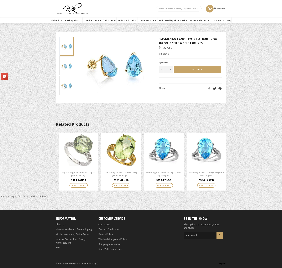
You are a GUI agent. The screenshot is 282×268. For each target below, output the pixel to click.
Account (221, 8)
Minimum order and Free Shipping (74, 229)
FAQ (229, 20)
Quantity (163, 63)
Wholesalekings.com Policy (112, 239)
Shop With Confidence (110, 249)
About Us (61, 224)
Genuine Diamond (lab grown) (100, 20)
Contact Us (218, 20)
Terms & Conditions (108, 229)
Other (207, 20)
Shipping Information (109, 244)
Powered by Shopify (89, 263)
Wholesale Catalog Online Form (72, 234)
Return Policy (105, 234)
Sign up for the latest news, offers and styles (201, 226)
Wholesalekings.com (71, 263)
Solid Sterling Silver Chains (173, 20)
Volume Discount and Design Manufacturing (71, 241)
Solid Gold (55, 20)
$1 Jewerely (196, 20)
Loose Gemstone (147, 20)
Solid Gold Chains (127, 20)
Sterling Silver (72, 20)
